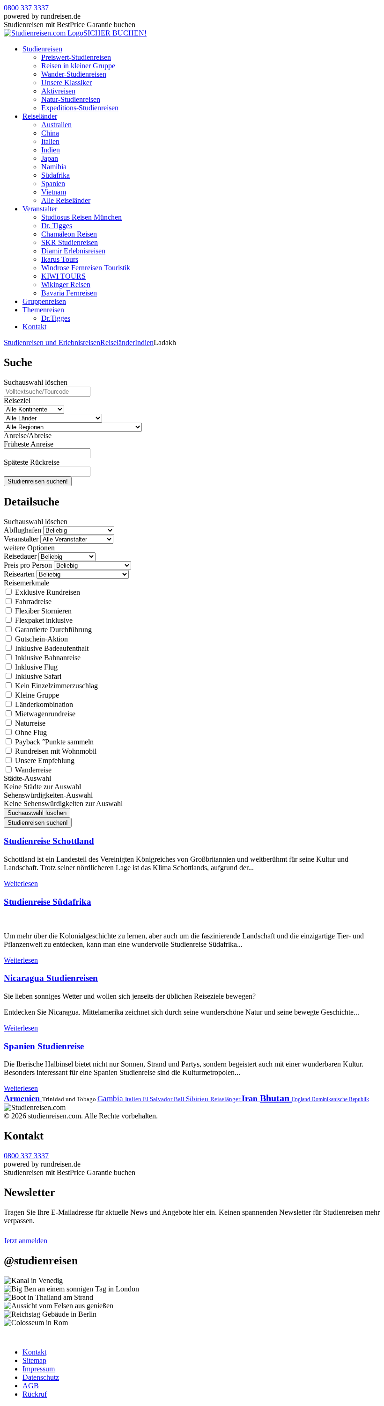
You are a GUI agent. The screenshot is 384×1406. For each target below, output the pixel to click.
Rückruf (34, 1394)
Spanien (53, 183)
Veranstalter (39, 209)
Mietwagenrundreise (44, 714)
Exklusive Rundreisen (46, 592)
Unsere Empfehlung (43, 760)
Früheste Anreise (28, 444)
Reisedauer (20, 556)
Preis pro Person (28, 565)
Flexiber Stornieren (42, 611)
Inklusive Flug (35, 667)
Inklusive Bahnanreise (47, 658)
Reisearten (19, 574)
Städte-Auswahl (27, 778)
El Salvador (158, 1099)
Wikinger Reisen (65, 284)
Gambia (111, 1098)
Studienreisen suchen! (37, 481)
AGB (30, 1386)
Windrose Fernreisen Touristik (85, 268)
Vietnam (53, 192)
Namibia (53, 167)
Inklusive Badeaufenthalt (51, 648)
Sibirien (198, 1099)
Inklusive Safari (37, 676)
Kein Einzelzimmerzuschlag (55, 686)
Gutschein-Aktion (40, 639)
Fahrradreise (32, 602)
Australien (56, 125)
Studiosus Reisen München (81, 217)
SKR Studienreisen (69, 242)
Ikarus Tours (59, 259)
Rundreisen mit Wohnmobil (54, 751)
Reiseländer (39, 116)
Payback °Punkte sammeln (53, 742)
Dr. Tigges (56, 226)
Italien (50, 141)
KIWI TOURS (63, 276)
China (50, 133)
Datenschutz (40, 1377)
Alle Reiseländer (65, 200)
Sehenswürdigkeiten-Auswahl (48, 795)
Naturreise (29, 723)
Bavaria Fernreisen (69, 293)
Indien (50, 150)
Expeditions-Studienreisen (79, 108)
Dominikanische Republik (340, 1099)
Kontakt (34, 327)
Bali (180, 1099)
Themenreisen (43, 310)
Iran (251, 1098)
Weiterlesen (21, 883)
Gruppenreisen (44, 301)
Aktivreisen (58, 91)
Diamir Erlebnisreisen (73, 251)
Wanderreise (32, 770)
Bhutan (276, 1098)
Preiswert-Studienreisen (76, 57)
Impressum (38, 1369)
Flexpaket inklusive (43, 620)
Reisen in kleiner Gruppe (78, 66)
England (301, 1099)
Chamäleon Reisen (69, 234)
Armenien (23, 1098)
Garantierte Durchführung (52, 630)
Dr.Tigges (55, 318)
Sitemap (34, 1360)
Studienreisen (42, 49)
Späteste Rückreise (31, 462)
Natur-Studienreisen (70, 99)
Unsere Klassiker (66, 83)
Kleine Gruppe (36, 695)
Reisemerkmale (26, 583)
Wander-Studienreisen (73, 74)
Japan (49, 158)
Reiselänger (226, 1099)
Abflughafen (22, 530)
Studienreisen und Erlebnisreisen (52, 342)
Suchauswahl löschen (35, 382)
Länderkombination (43, 704)
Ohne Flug (30, 732)
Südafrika (55, 175)
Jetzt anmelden (25, 1241)
